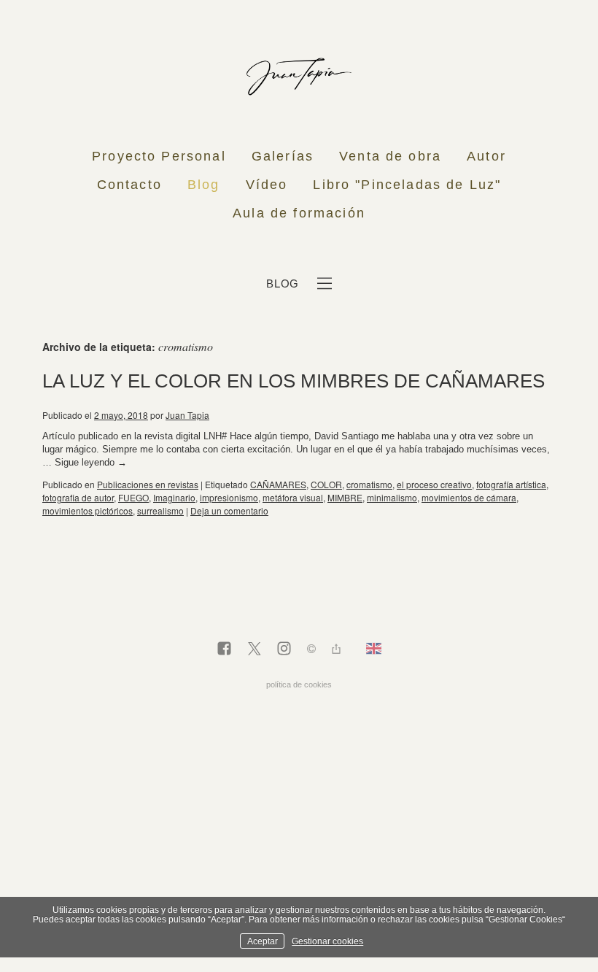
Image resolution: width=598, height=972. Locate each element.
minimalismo (392, 497)
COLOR (326, 484)
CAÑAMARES (278, 484)
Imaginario (174, 497)
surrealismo (160, 510)
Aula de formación (299, 213)
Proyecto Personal (159, 156)
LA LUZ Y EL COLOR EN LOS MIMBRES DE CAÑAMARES (293, 381)
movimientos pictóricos (87, 510)
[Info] (311, 650)
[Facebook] (224, 649)
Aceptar (262, 941)
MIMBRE (344, 497)
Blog (203, 184)
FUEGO (133, 497)
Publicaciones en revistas (147, 484)
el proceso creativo (434, 484)
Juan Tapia (187, 415)
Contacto (129, 184)
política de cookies (299, 684)
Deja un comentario (229, 510)
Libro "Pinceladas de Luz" (407, 184)
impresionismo (229, 497)
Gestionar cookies (327, 941)
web (16, 415)
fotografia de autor (78, 497)
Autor (486, 156)
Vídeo (267, 184)
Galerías (283, 156)
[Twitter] (254, 649)
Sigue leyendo (91, 462)
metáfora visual (293, 497)
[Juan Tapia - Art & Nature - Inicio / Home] (299, 76)
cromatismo (369, 484)
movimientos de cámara (469, 497)
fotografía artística (511, 484)
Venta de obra (390, 156)
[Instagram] (284, 649)
